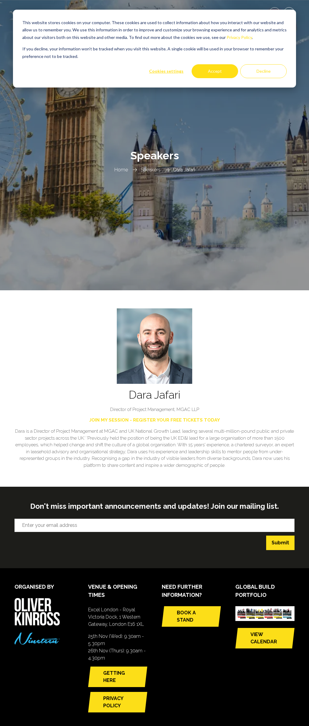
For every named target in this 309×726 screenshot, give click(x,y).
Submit (280, 543)
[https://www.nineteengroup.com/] (37, 643)
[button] (117, 677)
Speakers (151, 170)
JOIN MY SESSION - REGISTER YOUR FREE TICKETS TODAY (154, 420)
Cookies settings (166, 71)
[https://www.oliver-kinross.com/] (37, 624)
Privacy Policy (239, 37)
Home (121, 170)
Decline (263, 71)
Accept (215, 71)
